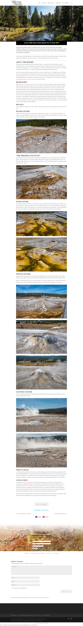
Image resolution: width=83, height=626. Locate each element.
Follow (39, 516)
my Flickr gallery (28, 485)
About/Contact (26, 553)
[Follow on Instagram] (44, 517)
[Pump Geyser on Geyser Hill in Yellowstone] (41, 236)
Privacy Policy (48, 553)
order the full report (28, 482)
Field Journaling (65, 2)
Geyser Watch (58, 2)
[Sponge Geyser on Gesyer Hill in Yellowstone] (41, 354)
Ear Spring (24, 163)
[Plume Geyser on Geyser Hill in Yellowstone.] (41, 153)
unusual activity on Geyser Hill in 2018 (29, 84)
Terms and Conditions (39, 623)
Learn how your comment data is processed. (39, 597)
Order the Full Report (41, 504)
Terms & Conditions (55, 553)
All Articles (44, 2)
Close (37, 625)
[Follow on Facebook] (36, 517)
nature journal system (31, 75)
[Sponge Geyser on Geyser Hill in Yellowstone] (41, 318)
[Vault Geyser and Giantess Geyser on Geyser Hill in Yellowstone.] (41, 432)
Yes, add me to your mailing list (19, 588)
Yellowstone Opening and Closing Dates (37, 553)
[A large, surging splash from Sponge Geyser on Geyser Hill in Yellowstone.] (41, 389)
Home (39, 2)
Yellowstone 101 (51, 2)
